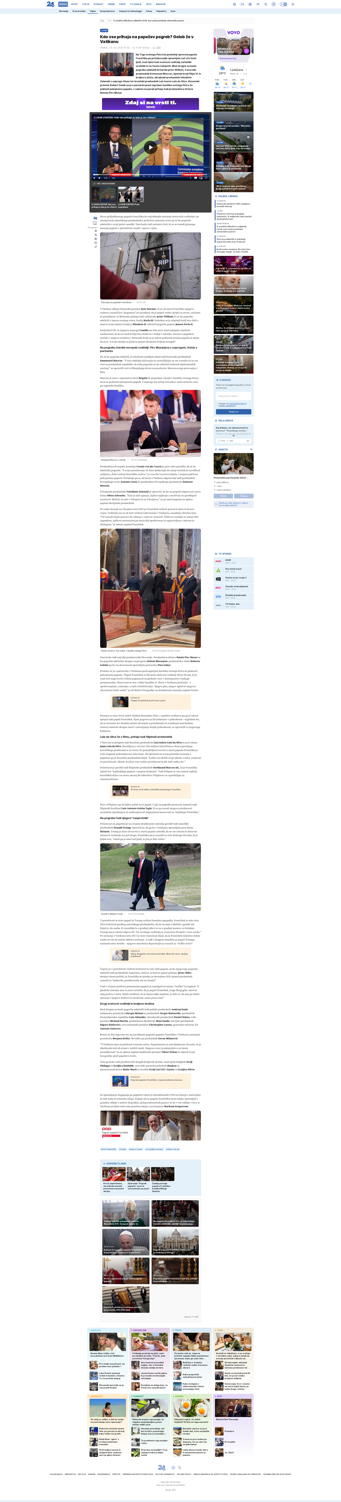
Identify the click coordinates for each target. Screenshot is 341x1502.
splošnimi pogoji (237, 403)
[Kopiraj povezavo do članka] (96, 247)
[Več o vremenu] (249, 83)
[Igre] (242, 4)
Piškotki (116, 1474)
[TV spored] (250, 4)
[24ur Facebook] (173, 1468)
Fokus (149, 11)
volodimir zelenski (154, 1149)
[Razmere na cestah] (258, 4)
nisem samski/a (224, 490)
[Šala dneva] (247, 441)
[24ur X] (179, 1468)
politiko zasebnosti (227, 406)
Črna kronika (78, 11)
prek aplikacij (222, 482)
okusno (179, 1396)
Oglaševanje (56, 1474)
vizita (178, 1330)
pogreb (122, 1149)
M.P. (95, 224)
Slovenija (63, 11)
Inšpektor (161, 11)
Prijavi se (233, 411)
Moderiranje (104, 1474)
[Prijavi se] (273, 4)
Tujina (93, 11)
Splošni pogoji (184, 1474)
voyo (219, 1396)
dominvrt (138, 1396)
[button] (105, 197)
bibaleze (96, 1330)
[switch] (283, 4)
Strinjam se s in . (232, 405)
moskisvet (97, 1396)
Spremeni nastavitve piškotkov (138, 1474)
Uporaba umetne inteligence (277, 1474)
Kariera (92, 1474)
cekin (220, 1330)
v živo (219, 486)
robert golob (172, 1149)
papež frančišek (108, 1149)
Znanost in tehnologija (130, 11)
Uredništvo (70, 1474)
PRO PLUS (82, 1474)
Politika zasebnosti (165, 1474)
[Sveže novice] (102, 20)
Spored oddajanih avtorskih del (245, 1474)
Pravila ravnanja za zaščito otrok (210, 1474)
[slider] (150, 174)
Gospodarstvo (107, 11)
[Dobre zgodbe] (234, 4)
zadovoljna (139, 1330)
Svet (173, 11)
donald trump (135, 1149)
